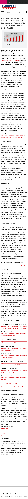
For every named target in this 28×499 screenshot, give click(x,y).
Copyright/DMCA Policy (7, 496)
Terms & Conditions (20, 493)
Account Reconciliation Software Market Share (13, 386)
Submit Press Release (8, 493)
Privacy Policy (17, 496)
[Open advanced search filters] (22, 12)
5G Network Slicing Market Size (9, 383)
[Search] (19, 12)
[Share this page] (26, 12)
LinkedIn (3, 431)
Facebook (3, 433)
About (7, 491)
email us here (4, 428)
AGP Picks (3, 2)
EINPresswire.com (6, 60)
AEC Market (16, 60)
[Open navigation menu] (2, 12)
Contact (25, 496)
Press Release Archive (16, 491)
